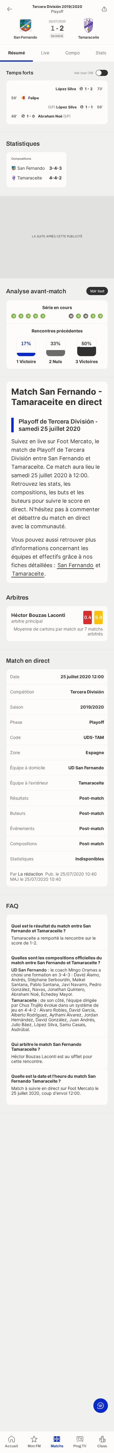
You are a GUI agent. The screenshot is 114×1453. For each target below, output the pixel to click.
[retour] (9, 9)
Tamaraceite (28, 573)
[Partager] (104, 9)
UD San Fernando (86, 767)
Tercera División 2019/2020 (57, 7)
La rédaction (30, 873)
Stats (101, 52)
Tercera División (87, 691)
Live (45, 52)
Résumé (16, 52)
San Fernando (75, 565)
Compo (72, 52)
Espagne (95, 752)
